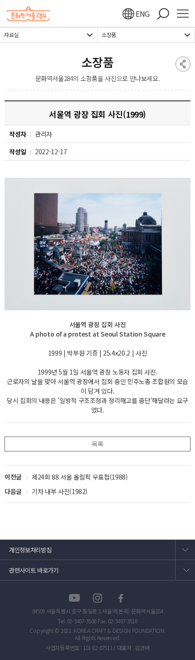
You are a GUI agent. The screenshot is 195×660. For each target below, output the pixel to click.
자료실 (11, 35)
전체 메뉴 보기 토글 (186, 14)
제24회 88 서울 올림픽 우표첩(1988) (80, 476)
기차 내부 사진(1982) (60, 491)
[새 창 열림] (74, 598)
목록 (97, 443)
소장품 (109, 35)
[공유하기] (183, 63)
